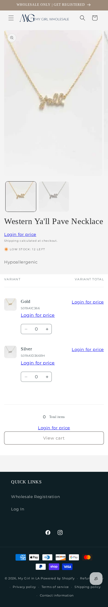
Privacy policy (24, 587)
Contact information (57, 595)
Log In (17, 509)
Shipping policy (87, 587)
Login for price (20, 234)
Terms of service (55, 587)
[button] (11, 18)
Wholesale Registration (35, 496)
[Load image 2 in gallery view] (54, 197)
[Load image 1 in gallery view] (21, 197)
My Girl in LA (29, 578)
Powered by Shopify (58, 578)
